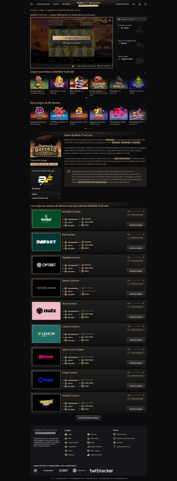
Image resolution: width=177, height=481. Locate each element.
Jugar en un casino (122, 158)
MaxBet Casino (71, 211)
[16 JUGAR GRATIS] (99, 82)
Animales (116, 142)
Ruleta (56, 4)
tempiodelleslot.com (106, 478)
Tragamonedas (43, 4)
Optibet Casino (71, 257)
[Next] (144, 73)
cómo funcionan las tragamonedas (92, 182)
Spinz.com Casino (72, 349)
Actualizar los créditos (88, 66)
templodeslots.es (92, 478)
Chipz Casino (70, 372)
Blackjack (66, 4)
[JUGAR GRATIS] (39, 82)
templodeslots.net (121, 478)
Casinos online (122, 4)
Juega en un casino (127, 19)
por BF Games (89, 15)
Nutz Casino (69, 303)
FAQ (133, 4)
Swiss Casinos (70, 280)
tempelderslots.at (63, 478)
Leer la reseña (105, 66)
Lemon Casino (71, 326)
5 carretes (136, 142)
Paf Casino (68, 234)
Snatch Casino (70, 395)
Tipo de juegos (123, 56)
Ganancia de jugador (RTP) (127, 41)
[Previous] (142, 73)
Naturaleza (125, 142)
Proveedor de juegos (125, 25)
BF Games (110, 140)
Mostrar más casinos (88, 418)
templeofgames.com (77, 478)
